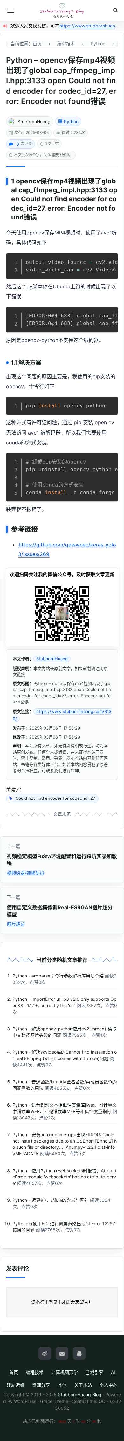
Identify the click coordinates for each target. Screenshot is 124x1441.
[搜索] (115, 10)
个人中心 (108, 1385)
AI (113, 1372)
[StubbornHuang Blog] (62, 10)
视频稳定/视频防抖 (25, 873)
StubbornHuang (34, 121)
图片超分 (16, 924)
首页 (13, 1372)
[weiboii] (44, 1353)
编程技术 (35, 1372)
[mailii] (62, 1353)
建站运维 (15, 1385)
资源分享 (41, 1385)
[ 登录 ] (53, 1302)
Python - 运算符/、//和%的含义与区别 (50, 1200)
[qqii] (79, 1353)
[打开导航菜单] (10, 11)
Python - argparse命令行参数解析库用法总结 (58, 975)
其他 (62, 1385)
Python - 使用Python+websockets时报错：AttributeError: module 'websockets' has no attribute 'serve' (64, 1177)
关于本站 (83, 1385)
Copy (110, 259)
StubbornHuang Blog (79, 1394)
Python (71, 121)
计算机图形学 (64, 1372)
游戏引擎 (94, 1372)
